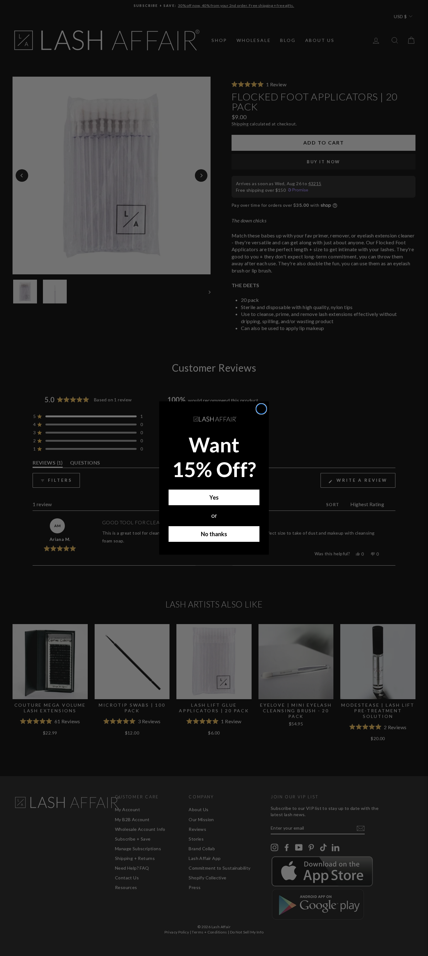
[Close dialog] (261, 409)
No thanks (214, 534)
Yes (214, 497)
